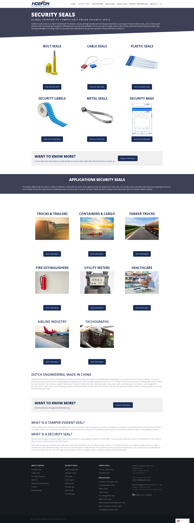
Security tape (69, 487)
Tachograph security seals (108, 509)
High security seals (71, 469)
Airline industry (52, 321)
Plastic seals (142, 46)
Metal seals (97, 98)
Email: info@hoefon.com (141, 480)
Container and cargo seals (108, 481)
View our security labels (52, 139)
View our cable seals (97, 87)
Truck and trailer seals (107, 485)
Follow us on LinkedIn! (143, 495)
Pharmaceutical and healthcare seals (112, 502)
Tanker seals (103, 492)
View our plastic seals (142, 87)
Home (73, 4)
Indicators (110, 4)
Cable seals (97, 46)
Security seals (84, 4)
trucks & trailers (52, 214)
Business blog (36, 490)
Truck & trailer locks (106, 469)
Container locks (104, 473)
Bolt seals (52, 46)
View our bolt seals (52, 87)
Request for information (40, 483)
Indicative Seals (70, 473)
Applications (97, 4)
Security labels (52, 98)
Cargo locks (122, 4)
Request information (138, 4)
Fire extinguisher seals (107, 495)
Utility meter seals (105, 499)
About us (154, 4)
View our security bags (142, 139)
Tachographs (97, 321)
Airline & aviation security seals (110, 506)
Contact (34, 487)
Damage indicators (38, 476)
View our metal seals (97, 139)
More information (52, 254)
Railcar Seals (103, 488)
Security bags (142, 98)
